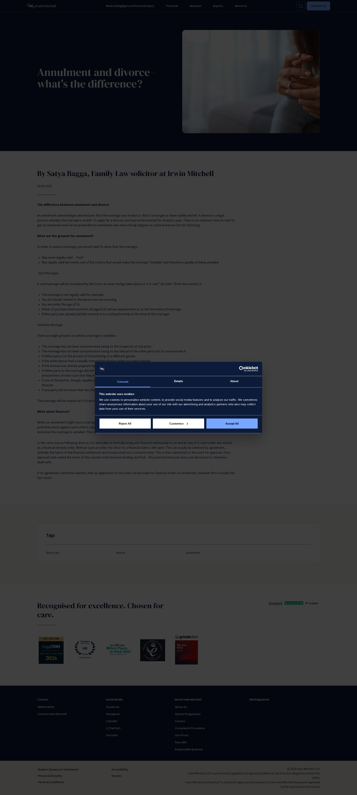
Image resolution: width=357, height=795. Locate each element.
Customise (176, 423)
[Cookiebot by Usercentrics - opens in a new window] (242, 369)
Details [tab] (178, 381)
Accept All (232, 423)
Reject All (125, 423)
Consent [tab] (122, 381)
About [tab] (234, 381)
